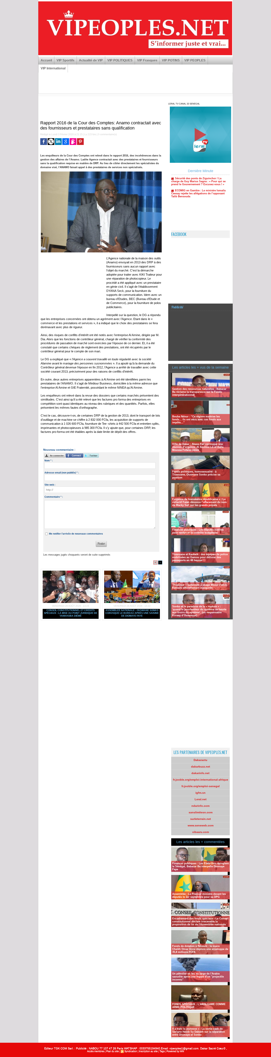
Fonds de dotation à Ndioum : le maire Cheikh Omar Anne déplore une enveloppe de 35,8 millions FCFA (200, 949)
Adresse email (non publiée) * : (61, 472)
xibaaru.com (200, 832)
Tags (162, 1051)
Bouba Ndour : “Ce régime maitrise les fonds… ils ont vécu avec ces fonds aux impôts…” (196, 419)
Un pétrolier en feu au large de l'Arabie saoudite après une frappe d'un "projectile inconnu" (198, 976)
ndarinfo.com (200, 805)
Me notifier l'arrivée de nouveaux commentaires (76, 533)
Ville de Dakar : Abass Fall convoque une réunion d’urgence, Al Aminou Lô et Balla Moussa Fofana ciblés (197, 447)
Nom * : (48, 460)
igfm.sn (200, 792)
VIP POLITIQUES (120, 60)
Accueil (46, 60)
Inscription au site (148, 1051)
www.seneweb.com (200, 825)
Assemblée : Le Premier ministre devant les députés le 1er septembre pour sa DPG (199, 895)
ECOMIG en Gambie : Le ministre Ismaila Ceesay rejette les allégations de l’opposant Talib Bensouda (198, 176)
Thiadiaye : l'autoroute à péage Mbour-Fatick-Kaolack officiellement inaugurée (200, 586)
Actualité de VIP (91, 60)
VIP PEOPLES (195, 60)
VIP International (53, 68)
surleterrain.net (200, 818)
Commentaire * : (53, 496)
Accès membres (95, 1051)
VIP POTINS (171, 60)
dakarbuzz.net (200, 766)
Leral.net (201, 799)
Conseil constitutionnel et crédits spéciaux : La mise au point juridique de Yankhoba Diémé (70, 613)
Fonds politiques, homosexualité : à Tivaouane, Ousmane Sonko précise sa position (196, 474)
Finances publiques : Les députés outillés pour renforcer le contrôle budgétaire (198, 531)
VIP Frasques (147, 60)
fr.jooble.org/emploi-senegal (201, 786)
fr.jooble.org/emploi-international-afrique (200, 779)
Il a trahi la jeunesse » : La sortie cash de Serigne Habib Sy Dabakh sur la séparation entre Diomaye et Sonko (198, 1031)
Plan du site (112, 1051)
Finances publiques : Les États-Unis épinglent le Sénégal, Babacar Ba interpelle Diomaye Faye (200, 866)
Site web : (49, 484)
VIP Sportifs (65, 60)
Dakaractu (200, 760)
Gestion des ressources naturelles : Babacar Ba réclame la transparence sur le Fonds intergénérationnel (199, 391)
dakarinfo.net (200, 773)
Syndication (130, 1051)
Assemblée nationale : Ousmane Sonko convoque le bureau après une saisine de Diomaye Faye (132, 613)
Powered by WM (175, 1051)
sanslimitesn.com (200, 812)
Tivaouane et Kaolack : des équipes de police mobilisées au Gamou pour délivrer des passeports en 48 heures (200, 557)
